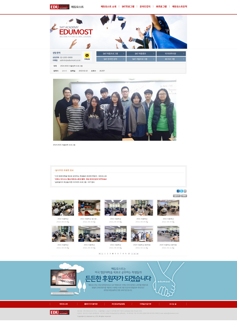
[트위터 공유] (181, 191)
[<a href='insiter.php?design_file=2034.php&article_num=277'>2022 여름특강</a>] (68, 222)
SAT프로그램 (128, 6)
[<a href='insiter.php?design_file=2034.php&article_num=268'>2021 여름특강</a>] (94, 248)
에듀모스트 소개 (108, 6)
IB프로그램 (161, 6)
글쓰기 (176, 196)
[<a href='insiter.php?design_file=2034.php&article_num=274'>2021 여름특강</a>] (147, 222)
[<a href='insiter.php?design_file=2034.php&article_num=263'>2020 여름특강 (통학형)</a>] (173, 248)
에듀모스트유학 (179, 6)
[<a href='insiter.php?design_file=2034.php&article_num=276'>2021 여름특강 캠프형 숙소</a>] (94, 222)
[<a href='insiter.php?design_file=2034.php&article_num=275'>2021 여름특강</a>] (120, 222)
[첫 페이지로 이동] (100, 254)
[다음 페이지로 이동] (132, 254)
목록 (184, 196)
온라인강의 (145, 6)
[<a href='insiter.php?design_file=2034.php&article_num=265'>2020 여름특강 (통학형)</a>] (146, 248)
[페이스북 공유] (178, 191)
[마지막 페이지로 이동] (137, 254)
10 (129, 254)
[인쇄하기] (185, 191)
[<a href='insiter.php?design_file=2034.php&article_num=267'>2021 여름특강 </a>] (120, 248)
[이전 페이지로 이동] (102, 254)
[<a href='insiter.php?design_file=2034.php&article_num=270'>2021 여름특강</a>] (173, 222)
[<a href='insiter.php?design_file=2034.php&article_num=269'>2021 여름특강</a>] (68, 248)
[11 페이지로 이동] (134, 254)
